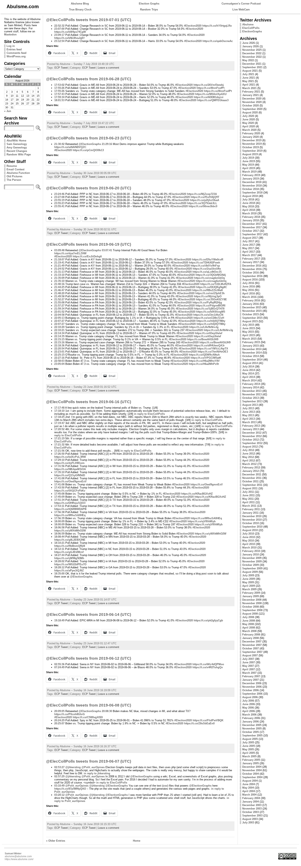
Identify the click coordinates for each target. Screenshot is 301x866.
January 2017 (250, 262)
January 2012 (250, 471)
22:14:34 (59, 333)
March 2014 (249, 380)
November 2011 (251, 477)
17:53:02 (59, 84)
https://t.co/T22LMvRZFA (215, 284)
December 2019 (251, 140)
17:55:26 (59, 87)
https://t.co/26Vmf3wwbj (209, 84)
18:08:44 (59, 536)
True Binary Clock (80, 9)
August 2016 (250, 279)
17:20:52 (59, 429)
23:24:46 (59, 194)
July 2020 (248, 116)
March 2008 (249, 631)
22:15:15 (59, 339)
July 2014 (248, 366)
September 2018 (252, 192)
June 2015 (248, 328)
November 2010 (252, 519)
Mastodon (10, 34)
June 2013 (248, 411)
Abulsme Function (18, 172)
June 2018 (248, 203)
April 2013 (248, 418)
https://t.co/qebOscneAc (218, 41)
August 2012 (250, 446)
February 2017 (251, 258)
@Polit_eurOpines (93, 767)
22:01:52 (59, 311)
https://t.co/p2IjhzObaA (204, 200)
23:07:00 (59, 28)
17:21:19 (59, 438)
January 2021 (250, 95)
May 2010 (248, 540)
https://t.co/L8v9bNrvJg (203, 327)
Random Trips (149, 9)
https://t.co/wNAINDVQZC (70, 147)
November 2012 (252, 436)
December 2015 (251, 307)
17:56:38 (59, 512)
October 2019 (250, 147)
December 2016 (251, 265)
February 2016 (251, 300)
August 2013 (250, 404)
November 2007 (252, 645)
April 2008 (248, 627)
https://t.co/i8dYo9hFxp (205, 265)
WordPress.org (16, 56)
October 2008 (250, 606)
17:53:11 (59, 506)
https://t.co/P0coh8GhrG (69, 714)
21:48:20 (59, 293)
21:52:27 (59, 299)
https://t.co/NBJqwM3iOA (70, 469)
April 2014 (248, 377)
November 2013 (252, 394)
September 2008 (252, 610)
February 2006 (251, 718)
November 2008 (252, 603)
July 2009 (248, 575)
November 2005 (252, 728)
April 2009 (248, 585)
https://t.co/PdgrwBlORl (210, 305)
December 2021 (251, 63)
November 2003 (252, 808)
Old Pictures (14, 176)
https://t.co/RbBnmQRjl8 (69, 545)
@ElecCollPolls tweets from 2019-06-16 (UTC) (88, 402)
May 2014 (248, 373)
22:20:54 (59, 348)
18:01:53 (59, 100)
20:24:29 (59, 720)
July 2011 (248, 491)
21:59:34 (59, 308)
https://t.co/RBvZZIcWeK (207, 290)
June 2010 (248, 537)
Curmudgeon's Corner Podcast (241, 3)
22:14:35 (59, 336)
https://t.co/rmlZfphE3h (210, 293)
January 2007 (250, 679)
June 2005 (248, 745)
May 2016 (248, 290)
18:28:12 (59, 567)
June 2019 (248, 161)
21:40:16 (59, 284)
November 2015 (252, 310)
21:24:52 (59, 268)
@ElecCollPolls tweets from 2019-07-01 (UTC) (88, 20)
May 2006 (248, 707)
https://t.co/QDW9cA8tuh (204, 354)
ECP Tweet (61, 67)
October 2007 (250, 648)
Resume (12, 165)
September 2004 (252, 777)
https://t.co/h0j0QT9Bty (210, 320)
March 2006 (249, 714)
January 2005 (250, 763)
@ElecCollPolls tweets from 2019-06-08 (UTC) (88, 705)
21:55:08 (59, 302)
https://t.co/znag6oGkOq (209, 277)
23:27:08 (59, 197)
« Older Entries (55, 840)
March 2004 (249, 794)
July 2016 (248, 283)
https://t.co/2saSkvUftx (207, 268)
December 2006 (251, 683)
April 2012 (248, 460)
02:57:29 (59, 776)
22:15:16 (59, 342)
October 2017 (250, 230)
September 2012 (252, 443)
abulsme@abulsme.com (18, 856)
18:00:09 (59, 521)
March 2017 (249, 255)
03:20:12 (59, 794)
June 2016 (248, 286)
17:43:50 (59, 487)
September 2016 (252, 276)
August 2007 (250, 655)
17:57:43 (59, 94)
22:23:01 (59, 351)
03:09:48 (59, 250)
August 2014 (250, 363)
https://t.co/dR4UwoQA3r (209, 345)
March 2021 (249, 88)
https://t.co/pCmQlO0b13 (88, 150)
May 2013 (248, 415)
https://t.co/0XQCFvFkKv (69, 490)
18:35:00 (59, 573)
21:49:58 (59, 296)
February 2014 (251, 384)
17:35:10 (59, 472)
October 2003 (250, 812)
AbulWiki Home (16, 140)
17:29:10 (59, 459)
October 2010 (250, 523)
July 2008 (248, 617)
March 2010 (249, 547)
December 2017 (251, 223)
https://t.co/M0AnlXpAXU (210, 94)
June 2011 (248, 495)
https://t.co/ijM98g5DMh (69, 558)
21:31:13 (59, 271)
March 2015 (249, 338)
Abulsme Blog (80, 3)
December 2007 (251, 641)
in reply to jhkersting (97, 773)
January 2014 (250, 387)
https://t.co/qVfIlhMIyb (202, 521)
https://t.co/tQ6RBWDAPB (70, 509)
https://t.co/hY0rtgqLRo (217, 25)
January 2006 (250, 721)
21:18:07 (59, 259)
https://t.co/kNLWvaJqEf (69, 38)
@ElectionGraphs (90, 144)
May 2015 (248, 331)
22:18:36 (59, 345)
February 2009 (251, 592)
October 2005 (250, 732)
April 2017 (248, 251)
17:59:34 (59, 97)
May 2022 (248, 60)
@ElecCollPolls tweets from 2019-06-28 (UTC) (88, 79)
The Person (14, 179)
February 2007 (251, 676)
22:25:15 (59, 354)
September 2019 (252, 150)
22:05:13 (59, 317)
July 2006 (248, 700)
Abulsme (247, 24)
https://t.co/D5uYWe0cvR (207, 259)
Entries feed (14, 49)
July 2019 (248, 157)
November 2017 (252, 227)
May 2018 (248, 206)
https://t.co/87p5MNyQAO (70, 788)
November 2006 (252, 686)
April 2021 (248, 84)
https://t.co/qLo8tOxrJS (207, 271)
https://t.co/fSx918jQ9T (205, 197)
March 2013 (249, 422)
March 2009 (249, 589)
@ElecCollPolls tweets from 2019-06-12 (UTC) (88, 658)
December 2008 (251, 599)
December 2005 (251, 725)
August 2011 (250, 488)
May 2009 (248, 582)
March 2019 (249, 171)
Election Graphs (149, 3)
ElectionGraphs (252, 31)
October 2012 (250, 439)
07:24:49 (59, 667)
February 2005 (251, 759)
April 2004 (248, 791)
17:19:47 (59, 423)
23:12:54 (59, 41)
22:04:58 (59, 314)
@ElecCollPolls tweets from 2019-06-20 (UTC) (88, 188)
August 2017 (250, 237)
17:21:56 (59, 450)
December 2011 (251, 474)
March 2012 (249, 464)
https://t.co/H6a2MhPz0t (204, 363)
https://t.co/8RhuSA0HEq (70, 515)
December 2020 (251, 98)
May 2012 (248, 457)
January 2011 (250, 512)
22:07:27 (59, 320)
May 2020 (248, 122)
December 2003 (251, 805)
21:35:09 (59, 277)
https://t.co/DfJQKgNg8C (211, 287)
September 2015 (252, 317)
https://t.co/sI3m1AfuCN (208, 314)
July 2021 (248, 74)
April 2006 (248, 711)
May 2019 (248, 164)
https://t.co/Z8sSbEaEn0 (199, 723)
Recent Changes (17, 151)
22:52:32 (59, 25)
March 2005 (249, 756)
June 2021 (248, 77)
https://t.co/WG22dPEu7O (70, 564)
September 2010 (252, 526)
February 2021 (251, 91)
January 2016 (250, 303)
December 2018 (251, 182)
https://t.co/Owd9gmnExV (70, 481)
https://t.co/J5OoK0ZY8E (211, 299)
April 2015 (248, 335)
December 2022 (251, 53)
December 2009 (251, 558)
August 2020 (250, 112)
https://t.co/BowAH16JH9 (202, 339)
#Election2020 (192, 25)
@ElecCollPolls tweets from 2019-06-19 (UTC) (88, 244)
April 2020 (248, 126)
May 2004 (248, 787)
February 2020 (251, 133)
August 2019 (250, 154)
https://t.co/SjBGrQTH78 (209, 308)
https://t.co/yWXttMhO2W (70, 530)
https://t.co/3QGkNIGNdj (211, 274)
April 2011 (248, 502)
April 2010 (248, 544)
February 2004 (251, 798)
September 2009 (252, 568)
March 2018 (249, 213)
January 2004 (250, 801)
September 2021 (252, 67)
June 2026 (248, 42)
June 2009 (248, 578)
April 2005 (248, 752)
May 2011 (248, 498)
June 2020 (248, 119)
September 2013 (252, 401)
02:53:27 (59, 767)
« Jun (7, 111)
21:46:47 (59, 290)
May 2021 (248, 81)
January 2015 (250, 345)
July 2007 (248, 658)
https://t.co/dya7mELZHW (70, 253)
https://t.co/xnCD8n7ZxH (209, 317)
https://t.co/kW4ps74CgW (70, 31)
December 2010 (251, 516)
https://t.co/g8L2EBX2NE (69, 539)
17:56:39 (59, 518)
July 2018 (248, 199)
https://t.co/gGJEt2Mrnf (69, 552)
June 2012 (248, 453)
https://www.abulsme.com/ (19, 859)
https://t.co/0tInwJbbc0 (203, 206)
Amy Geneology (17, 147)
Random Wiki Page (19, 154)
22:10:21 (59, 330)
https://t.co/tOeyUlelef (208, 333)
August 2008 (250, 613)
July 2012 (248, 450)
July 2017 (248, 241)
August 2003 (250, 819)
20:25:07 (59, 723)
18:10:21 (59, 542)
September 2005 (252, 735)
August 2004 (250, 780)
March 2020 (249, 129)
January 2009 (250, 596)
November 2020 (252, 102)
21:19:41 (59, 262)
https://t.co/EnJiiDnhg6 (87, 256)
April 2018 (248, 209)
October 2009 (250, 564)
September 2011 (252, 484)
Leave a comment (108, 67)
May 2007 (248, 665)
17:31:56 (59, 466)
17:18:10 (59, 410)
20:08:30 (107, 711)
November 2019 (252, 143)
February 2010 (251, 551)
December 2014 (251, 349)
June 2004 (248, 784)
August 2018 (250, 196)
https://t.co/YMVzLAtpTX (212, 348)
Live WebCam (241, 9)
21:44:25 (59, 287)
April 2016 (248, 293)
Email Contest (15, 169)
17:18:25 (59, 416)
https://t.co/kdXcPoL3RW (70, 456)
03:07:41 (107, 250)
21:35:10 (59, 281)
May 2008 (248, 624)
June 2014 (248, 370)
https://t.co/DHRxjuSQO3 (69, 502)
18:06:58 (59, 527)
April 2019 (248, 168)
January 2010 (250, 554)
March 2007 (249, 672)
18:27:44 (59, 555)
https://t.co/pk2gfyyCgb (208, 620)
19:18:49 (59, 620)
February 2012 (251, 467)
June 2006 (248, 704)
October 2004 (250, 773)
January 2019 (250, 178)
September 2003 (252, 815)
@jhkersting (73, 767)
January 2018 (250, 220)
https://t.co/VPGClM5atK (206, 357)
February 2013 (251, 425)
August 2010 (250, 530)
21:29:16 (107, 144)
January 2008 (250, 638)
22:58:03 (59, 360)
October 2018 (250, 189)
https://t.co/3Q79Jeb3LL (202, 203)
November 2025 (252, 49)
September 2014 (252, 359)
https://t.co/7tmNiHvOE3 (213, 351)
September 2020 (252, 109)
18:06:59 (59, 533)
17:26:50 (59, 453)
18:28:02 (59, 561)
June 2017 (248, 244)
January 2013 (250, 429)
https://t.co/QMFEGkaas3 (213, 100)
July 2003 (248, 822)
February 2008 (251, 634)
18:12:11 (59, 549)
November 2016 (252, 269)
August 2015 (250, 321)
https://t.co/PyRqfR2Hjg (207, 302)
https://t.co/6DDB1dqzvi (208, 97)
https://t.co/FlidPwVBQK (208, 720)
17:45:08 (59, 493)
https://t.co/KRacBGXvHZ (197, 493)
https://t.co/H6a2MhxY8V (204, 360)
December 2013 (251, 390)
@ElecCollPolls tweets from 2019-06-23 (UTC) (88, 138)
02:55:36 (59, 664)
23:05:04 (59, 363)
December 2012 (251, 432)
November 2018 (252, 185)
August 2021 (250, 70)
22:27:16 (59, 357)
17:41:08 (59, 478)
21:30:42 (59, 144)
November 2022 (252, 56)
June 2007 (248, 662)
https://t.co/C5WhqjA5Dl (88, 717)
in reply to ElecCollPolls (149, 413)
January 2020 (250, 136)
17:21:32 (59, 444)
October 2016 (250, 272)
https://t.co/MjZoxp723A (202, 194)
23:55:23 (59, 203)
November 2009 (252, 561)
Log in (11, 45)
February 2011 (251, 509)
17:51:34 (59, 499)
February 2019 (251, 175)
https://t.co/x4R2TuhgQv (207, 667)
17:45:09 (59, 496)
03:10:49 (59, 785)
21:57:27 (59, 305)
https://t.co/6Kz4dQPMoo (208, 664)
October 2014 (250, 356)
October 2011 (250, 481)
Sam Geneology (17, 144)
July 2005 (248, 742)
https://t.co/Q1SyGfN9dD (69, 475)
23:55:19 (59, 200)
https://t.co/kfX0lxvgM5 (210, 311)
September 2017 (252, 234)
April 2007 (248, 669)
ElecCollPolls (250, 27)
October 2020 (250, 105)
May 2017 (248, 248)
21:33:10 (59, 274)
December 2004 (251, 766)
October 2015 (250, 314)
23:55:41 (59, 206)
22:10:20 (59, 327)
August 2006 (250, 697)
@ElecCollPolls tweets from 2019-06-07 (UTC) (88, 761)
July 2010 (248, 533)
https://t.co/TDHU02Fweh (204, 262)
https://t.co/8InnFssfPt (210, 87)
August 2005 (250, 739)
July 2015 (248, 324)
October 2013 (250, 397)
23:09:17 (59, 34)
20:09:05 (59, 711)
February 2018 (251, 216)
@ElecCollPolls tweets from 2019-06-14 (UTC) (88, 614)
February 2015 (251, 342)
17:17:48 (59, 407)
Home (136, 840)
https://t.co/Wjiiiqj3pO (208, 296)
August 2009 (250, 571)
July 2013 (248, 408)
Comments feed (16, 52)
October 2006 (250, 690)
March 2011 (249, 505)
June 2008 (248, 620)
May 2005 (248, 749)
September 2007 (252, 651)
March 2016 (249, 296)
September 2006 (252, 693)
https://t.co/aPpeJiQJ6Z (69, 570)
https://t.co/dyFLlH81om (69, 463)
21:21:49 (59, 265)
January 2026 (250, 46)
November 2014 (252, 352)
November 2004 (252, 770)
